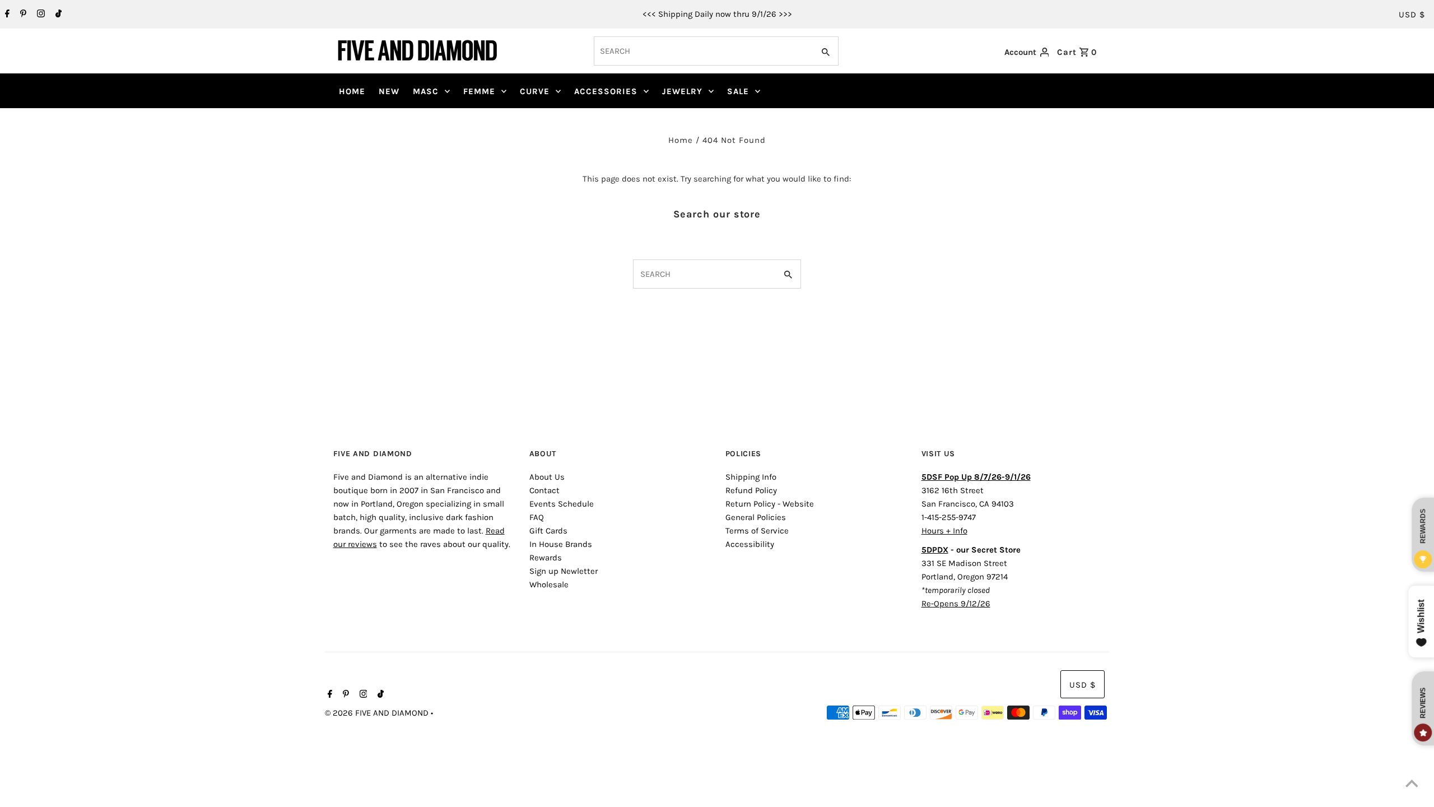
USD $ (1412, 15)
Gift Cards (548, 531)
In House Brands (560, 544)
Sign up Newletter (563, 571)
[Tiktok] (57, 14)
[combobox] (702, 51)
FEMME (479, 91)
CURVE (535, 91)
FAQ (536, 517)
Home (680, 140)
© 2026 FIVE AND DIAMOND (378, 713)
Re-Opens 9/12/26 (955, 604)
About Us (547, 477)
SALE (738, 91)
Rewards (545, 558)
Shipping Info (750, 477)
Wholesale (549, 584)
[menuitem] (352, 91)
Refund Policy (751, 490)
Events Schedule (561, 504)
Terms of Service (757, 531)
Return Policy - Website (769, 504)
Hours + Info (944, 531)
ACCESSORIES (605, 91)
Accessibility (749, 544)
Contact (544, 490)
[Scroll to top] (1411, 784)
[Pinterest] (21, 14)
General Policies (755, 517)
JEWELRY (682, 91)
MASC (426, 91)
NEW (389, 91)
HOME (352, 91)
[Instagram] (39, 14)
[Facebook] (6, 14)
